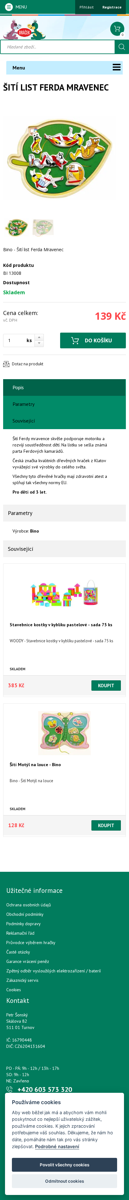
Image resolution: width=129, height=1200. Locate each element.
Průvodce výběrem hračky (30, 942)
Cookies (13, 990)
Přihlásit (87, 7)
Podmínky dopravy (23, 923)
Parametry (23, 404)
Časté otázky (18, 952)
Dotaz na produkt (27, 364)
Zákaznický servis (22, 980)
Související (24, 421)
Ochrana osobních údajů (28, 905)
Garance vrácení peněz (27, 961)
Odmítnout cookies (64, 1181)
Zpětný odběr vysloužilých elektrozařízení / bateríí (53, 971)
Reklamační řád (20, 933)
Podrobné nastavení (57, 1146)
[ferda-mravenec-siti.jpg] (59, 158)
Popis (18, 387)
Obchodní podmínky (25, 914)
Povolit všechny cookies (64, 1164)
